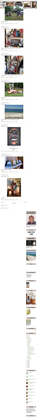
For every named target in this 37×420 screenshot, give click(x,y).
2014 (27, 361)
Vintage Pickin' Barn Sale (5, 5)
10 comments (16, 23)
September (29, 341)
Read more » (2, 22)
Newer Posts (2, 202)
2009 (27, 367)
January (29, 359)
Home (14, 202)
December (29, 338)
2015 (27, 360)
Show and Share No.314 (5, 81)
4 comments (16, 77)
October (29, 340)
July (28, 343)
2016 (27, 337)
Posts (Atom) (5, 205)
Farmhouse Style (30, 372)
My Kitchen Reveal (30, 398)
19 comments (16, 50)
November (29, 339)
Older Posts (25, 202)
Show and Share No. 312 (5, 176)
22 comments (16, 99)
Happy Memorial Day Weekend (6, 54)
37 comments (16, 199)
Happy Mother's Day (4, 126)
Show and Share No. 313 (30, 351)
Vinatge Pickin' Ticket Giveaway (6, 155)
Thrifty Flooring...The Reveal (31, 385)
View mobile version (14, 203)
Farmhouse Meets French (31, 395)
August (29, 342)
